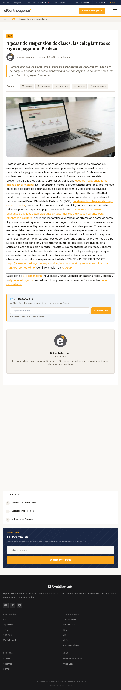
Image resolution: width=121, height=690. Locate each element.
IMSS (5, 629)
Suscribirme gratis (92, 10)
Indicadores (69, 624)
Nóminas (7, 635)
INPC (65, 629)
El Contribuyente (25, 57)
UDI (64, 635)
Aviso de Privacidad (72, 658)
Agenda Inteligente (21, 280)
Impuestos (8, 624)
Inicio (5, 19)
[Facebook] (19, 605)
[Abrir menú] (115, 10)
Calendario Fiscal (71, 645)
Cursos (6, 658)
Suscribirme (101, 310)
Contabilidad (9, 640)
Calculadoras (69, 619)
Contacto (8, 669)
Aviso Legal (68, 663)
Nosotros (7, 663)
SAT (13, 19)
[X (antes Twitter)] (12, 605)
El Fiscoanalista (32, 276)
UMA (65, 640)
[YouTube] (6, 605)
